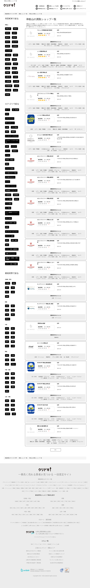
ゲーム (6, 485)
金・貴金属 (54, 150)
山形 (13, 292)
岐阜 (7, 341)
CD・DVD (33, 65)
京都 (13, 355)
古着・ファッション (56, 149)
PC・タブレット (48, 45)
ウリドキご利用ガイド (15, 522)
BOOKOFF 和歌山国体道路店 (44, 362)
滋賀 (7, 355)
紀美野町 (15, 46)
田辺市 (14, 37)
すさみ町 (16, 81)
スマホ (49, 129)
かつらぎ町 (8, 50)
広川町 (14, 59)
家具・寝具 (14, 240)
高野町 (15, 55)
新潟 (7, 328)
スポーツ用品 (37, 491)
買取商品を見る (42, 8)
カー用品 (8, 208)
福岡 (7, 400)
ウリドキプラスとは (39, 537)
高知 (7, 391)
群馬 (7, 310)
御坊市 (7, 37)
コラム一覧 (45, 541)
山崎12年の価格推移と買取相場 (33, 559)
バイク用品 (8, 203)
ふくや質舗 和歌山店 (42, 51)
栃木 (13, 305)
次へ (56, 449)
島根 (13, 373)
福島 (7, 296)
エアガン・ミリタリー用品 (49, 485)
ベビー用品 (8, 199)
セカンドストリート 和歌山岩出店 (45, 156)
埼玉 (13, 310)
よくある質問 (24, 525)
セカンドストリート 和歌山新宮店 (45, 177)
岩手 (7, 287)
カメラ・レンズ (57, 482)
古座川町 (8, 90)
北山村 (15, 90)
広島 (13, 378)
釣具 (7, 131)
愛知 (7, 346)
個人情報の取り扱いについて (35, 522)
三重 (13, 346)
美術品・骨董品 (9, 159)
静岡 (13, 341)
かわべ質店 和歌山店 (42, 72)
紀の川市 (15, 41)
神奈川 (7, 319)
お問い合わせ (32, 525)
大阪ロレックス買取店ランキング (56, 554)
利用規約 (24, 522)
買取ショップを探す (54, 6)
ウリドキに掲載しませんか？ (79, 1)
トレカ (68, 376)
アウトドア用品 (9, 168)
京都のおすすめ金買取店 (56, 556)
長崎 (7, 405)
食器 (7, 244)
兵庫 (13, 359)
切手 (7, 240)
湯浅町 (7, 59)
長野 (13, 337)
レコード (14, 146)
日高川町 (8, 77)
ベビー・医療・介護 (63, 491)
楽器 (26, 488)
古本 (74, 66)
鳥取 (7, 373)
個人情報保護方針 (47, 522)
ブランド (37, 544)
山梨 (7, 337)
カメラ (71, 44)
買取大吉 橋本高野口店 (42, 426)
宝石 (7, 114)
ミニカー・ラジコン (41, 171)
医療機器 (16, 194)
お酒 (48, 150)
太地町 (16, 85)
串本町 (7, 94)
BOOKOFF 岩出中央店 (42, 405)
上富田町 (8, 81)
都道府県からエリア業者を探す (45, 495)
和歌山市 (8, 28)
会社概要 (67, 525)
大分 (7, 409)
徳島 (13, 382)
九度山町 (8, 55)
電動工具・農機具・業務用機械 (48, 44)
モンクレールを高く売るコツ (56, 559)
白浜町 (15, 77)
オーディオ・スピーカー (12, 231)
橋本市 (7, 33)
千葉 (7, 314)
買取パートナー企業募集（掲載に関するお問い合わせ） (50, 525)
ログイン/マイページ (81, 8)
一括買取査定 (41, 6)
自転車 (66, 44)
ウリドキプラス (66, 6)
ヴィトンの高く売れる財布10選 (56, 551)
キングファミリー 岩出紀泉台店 (44, 284)
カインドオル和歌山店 (42, 343)
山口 (7, 382)
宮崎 (13, 409)
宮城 (13, 287)
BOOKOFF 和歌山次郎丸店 (43, 383)
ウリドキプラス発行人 (50, 537)
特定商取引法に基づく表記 (59, 522)
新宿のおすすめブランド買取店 (33, 551)
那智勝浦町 (8, 85)
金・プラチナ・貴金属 (45, 544)
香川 (7, 386)
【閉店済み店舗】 (41, 323)
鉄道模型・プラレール (54, 170)
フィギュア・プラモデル (66, 378)
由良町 (14, 68)
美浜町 (15, 63)
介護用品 (8, 194)
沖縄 (14, 414)
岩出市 (7, 46)
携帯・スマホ (48, 482)
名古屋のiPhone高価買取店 (56, 562)
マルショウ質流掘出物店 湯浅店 (44, 30)
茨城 (7, 305)
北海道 (7, 283)
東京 (13, 314)
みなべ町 (15, 72)
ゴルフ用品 (56, 45)
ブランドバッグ (65, 45)
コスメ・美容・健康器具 (12, 249)
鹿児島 (7, 414)
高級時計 (60, 44)
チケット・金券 (9, 236)
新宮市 (7, 41)
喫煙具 (13, 131)
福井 (13, 332)
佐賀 (13, 400)
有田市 (14, 33)
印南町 (7, 72)
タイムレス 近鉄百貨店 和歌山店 (44, 134)
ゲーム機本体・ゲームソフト (47, 66)
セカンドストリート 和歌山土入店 (45, 219)
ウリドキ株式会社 (39, 569)
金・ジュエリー (32, 482)
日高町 (7, 68)
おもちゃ (82, 485)
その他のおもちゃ (45, 149)
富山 (13, 328)
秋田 (7, 292)
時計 (32, 544)
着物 (7, 164)
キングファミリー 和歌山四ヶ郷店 (45, 303)
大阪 (7, 359)
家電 (32, 129)
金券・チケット (43, 488)
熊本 (13, 405)
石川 (7, 332)
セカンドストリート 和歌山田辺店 (45, 198)
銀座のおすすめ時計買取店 (33, 554)
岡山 (7, 378)
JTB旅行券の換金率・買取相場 (33, 562)
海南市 (15, 28)
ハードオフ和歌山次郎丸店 (43, 115)
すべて (7, 109)
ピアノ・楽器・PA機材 (34, 44)
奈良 (7, 364)
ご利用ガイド (79, 6)
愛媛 (13, 386)
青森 (14, 283)
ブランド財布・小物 (79, 44)
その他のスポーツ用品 (11, 172)
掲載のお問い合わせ (67, 8)
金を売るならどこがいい (33, 556)
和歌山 (71, 508)
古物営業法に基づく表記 (73, 522)
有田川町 (8, 63)
